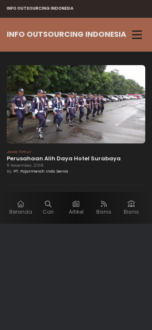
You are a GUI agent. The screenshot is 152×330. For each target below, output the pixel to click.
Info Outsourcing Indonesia (66, 34)
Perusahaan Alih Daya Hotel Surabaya (64, 158)
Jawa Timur (19, 151)
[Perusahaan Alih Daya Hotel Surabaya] (76, 105)
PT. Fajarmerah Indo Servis (41, 171)
